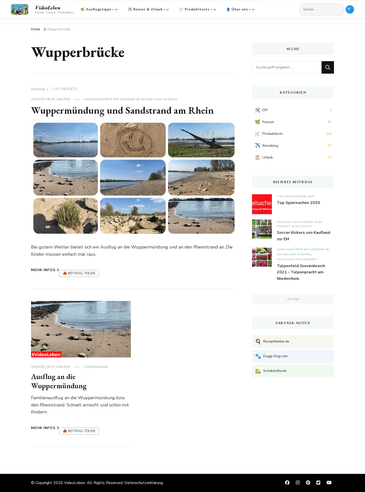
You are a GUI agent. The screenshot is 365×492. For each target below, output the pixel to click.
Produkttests (290, 222)
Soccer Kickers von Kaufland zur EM (303, 236)
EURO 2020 (313, 222)
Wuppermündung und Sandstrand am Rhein (122, 110)
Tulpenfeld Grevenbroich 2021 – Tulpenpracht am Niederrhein (301, 272)
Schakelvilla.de (271, 371)
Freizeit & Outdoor (294, 226)
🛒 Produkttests (194, 9)
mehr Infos (43, 270)
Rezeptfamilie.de (272, 341)
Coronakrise (96, 367)
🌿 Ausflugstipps (95, 9)
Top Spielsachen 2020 (295, 196)
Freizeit (311, 259)
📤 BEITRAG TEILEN (79, 273)
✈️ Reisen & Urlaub (145, 9)
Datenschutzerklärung (143, 483)
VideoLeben (47, 7)
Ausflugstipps (290, 259)
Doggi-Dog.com (271, 356)
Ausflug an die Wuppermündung (58, 381)
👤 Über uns (237, 9)
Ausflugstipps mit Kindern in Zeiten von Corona (131, 99)
